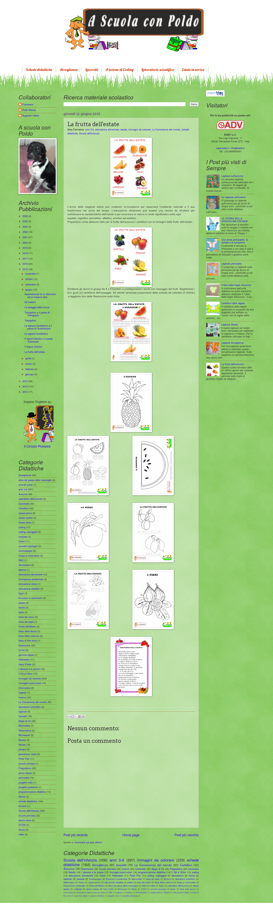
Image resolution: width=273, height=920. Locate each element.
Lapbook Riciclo (229, 324)
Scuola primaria (107, 869)
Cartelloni (186, 865)
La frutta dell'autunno (232, 364)
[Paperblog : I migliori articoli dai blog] (215, 93)
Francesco (27, 104)
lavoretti (121, 865)
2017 (25, 258)
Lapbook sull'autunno (232, 176)
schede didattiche (28, 801)
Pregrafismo (176, 869)
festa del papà (153, 878)
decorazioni (177, 875)
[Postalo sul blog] (72, 716)
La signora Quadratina (36, 333)
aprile (28, 358)
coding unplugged (156, 875)
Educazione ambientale (74, 885)
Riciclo (134, 889)
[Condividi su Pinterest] (83, 716)
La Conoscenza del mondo (166, 129)
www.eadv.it (222, 148)
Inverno (125, 869)
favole (173, 889)
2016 (25, 263)
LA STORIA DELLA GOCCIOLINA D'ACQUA (234, 220)
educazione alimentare (107, 129)
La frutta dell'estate (35, 352)
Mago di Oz (158, 869)
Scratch (129, 892)
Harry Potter (108, 889)
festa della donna (188, 889)
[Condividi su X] (76, 716)
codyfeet (78, 888)
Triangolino (30, 320)
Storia (81, 882)
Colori (103, 875)
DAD (110, 892)
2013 (25, 386)
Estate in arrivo (193, 69)
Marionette (137, 878)
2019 (25, 248)
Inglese (119, 892)
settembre (31, 284)
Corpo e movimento (186, 882)
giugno (29, 289)
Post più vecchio (186, 834)
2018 (25, 253)
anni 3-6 (89, 129)
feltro (144, 885)
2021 (25, 237)
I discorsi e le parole (93, 872)
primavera (193, 869)
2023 (25, 226)
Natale (72, 872)
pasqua (80, 879)
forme (192, 875)
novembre (30, 273)
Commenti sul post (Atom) (88, 842)
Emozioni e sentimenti (116, 878)
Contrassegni (95, 878)
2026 (25, 216)
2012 (25, 391)
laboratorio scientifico (185, 878)
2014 (25, 381)
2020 (25, 242)
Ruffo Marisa (29, 110)
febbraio (30, 369)
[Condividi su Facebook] (80, 716)
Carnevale (140, 869)
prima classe (92, 888)
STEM (143, 889)
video (152, 885)
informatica (68, 892)
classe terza (155, 892)
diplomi (167, 892)
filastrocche (87, 869)
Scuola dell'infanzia (89, 133)
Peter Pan (135, 875)
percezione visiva (84, 892)
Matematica (69, 882)
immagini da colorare (140, 129)
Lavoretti (91, 69)
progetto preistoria (130, 895)
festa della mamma (164, 882)
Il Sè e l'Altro (178, 872)
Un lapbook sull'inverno (233, 197)
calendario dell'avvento (178, 885)
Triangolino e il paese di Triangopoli (37, 314)
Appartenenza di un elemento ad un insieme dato (40, 295)
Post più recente (76, 834)
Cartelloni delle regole (232, 303)
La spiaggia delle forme (37, 307)
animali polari (141, 892)
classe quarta (25, 517)
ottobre (29, 279)
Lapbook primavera (231, 263)
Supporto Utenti (30, 115)
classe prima (94, 882)
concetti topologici (158, 889)
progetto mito (113, 895)
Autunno (69, 868)
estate (124, 129)
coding (195, 872)
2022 (25, 232)
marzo (28, 363)
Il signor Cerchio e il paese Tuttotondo (39, 340)
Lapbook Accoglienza (232, 342)
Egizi (161, 885)
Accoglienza (68, 69)
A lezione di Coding (119, 69)
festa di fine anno (28, 640)
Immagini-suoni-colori (121, 872)
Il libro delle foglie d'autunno (236, 285)
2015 (25, 269)
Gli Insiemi (30, 302)
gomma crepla (81, 895)
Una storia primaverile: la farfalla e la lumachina (234, 241)
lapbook (68, 879)
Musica (167, 878)
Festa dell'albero (96, 885)
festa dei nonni (144, 882)
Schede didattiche (39, 69)
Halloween (117, 875)
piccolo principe (97, 895)
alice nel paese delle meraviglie (123, 885)
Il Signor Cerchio (33, 346)
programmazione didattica (151, 872)
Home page (131, 834)
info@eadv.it (237, 148)
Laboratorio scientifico (157, 69)
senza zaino (100, 892)
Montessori (122, 889)
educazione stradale (113, 882)
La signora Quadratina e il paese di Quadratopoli (38, 327)
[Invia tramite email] (69, 716)
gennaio (29, 374)
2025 (25, 221)
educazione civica (181, 892)
